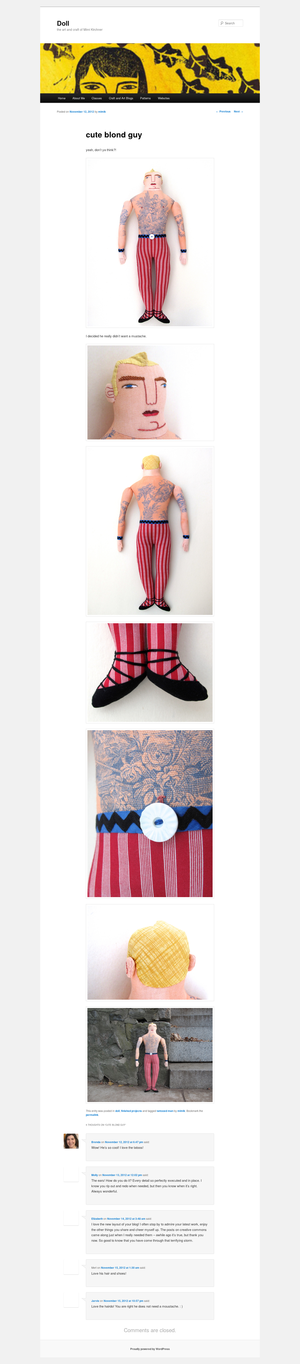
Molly (94, 1175)
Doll (63, 23)
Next (238, 111)
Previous (223, 111)
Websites (164, 98)
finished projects (131, 1111)
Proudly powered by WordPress (150, 1349)
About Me (78, 98)
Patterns (145, 98)
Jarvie (95, 1301)
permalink (92, 1115)
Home (61, 98)
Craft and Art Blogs (121, 98)
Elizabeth (97, 1219)
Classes (97, 98)
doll (117, 1111)
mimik (102, 112)
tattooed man (165, 1111)
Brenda (96, 1142)
